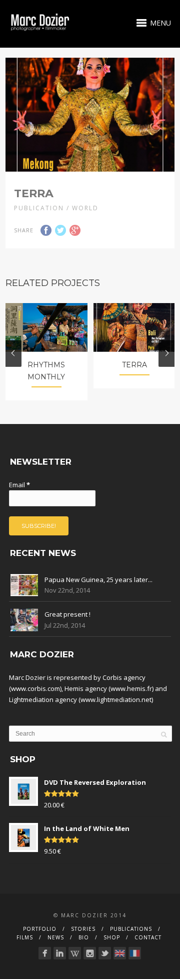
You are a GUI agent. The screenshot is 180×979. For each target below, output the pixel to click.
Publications (131, 928)
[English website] (120, 953)
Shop (112, 937)
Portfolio (39, 928)
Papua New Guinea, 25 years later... (98, 579)
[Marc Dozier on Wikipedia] (74, 953)
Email (19, 484)
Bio (83, 937)
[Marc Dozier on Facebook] (44, 953)
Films (24, 937)
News (56, 937)
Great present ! (67, 614)
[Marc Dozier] (104, 953)
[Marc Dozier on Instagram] (90, 953)
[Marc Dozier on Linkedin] (60, 953)
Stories (83, 928)
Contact (148, 937)
